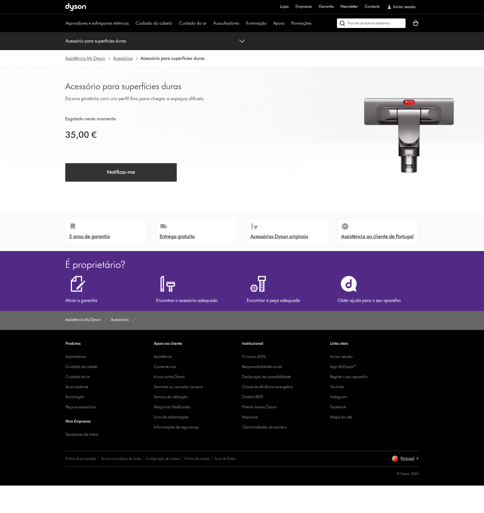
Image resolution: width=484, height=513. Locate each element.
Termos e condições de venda (121, 458)
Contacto (372, 6)
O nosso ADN (254, 356)
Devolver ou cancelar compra (178, 387)
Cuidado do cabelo (154, 23)
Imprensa (250, 417)
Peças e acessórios (81, 407)
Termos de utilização (171, 397)
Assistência (163, 356)
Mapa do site (341, 417)
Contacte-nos (165, 366)
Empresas (303, 6)
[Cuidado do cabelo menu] (175, 23)
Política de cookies (197, 458)
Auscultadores (226, 23)
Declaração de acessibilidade (266, 376)
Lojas (284, 6)
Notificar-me (121, 172)
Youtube (337, 387)
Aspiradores (76, 356)
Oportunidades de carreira (264, 427)
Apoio (279, 23)
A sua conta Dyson (169, 376)
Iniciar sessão (341, 356)
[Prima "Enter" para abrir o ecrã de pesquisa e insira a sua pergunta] (371, 23)
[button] (405, 458)
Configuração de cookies (163, 458)
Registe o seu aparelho (349, 376)
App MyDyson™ (343, 366)
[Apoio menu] (287, 23)
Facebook (338, 407)
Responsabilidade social (262, 366)
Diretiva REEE (252, 397)
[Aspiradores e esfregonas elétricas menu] (131, 23)
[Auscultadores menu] (242, 23)
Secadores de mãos (82, 434)
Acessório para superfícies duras (96, 41)
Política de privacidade (81, 458)
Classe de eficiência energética (267, 387)
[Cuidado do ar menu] (209, 23)
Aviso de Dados (225, 458)
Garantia (326, 6)
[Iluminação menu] (269, 23)
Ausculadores (77, 387)
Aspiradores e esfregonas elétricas (97, 23)
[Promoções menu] (314, 23)
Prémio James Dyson (259, 407)
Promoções (301, 23)
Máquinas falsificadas (172, 407)
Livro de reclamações (171, 417)
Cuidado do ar (193, 23)
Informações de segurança (176, 427)
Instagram (338, 397)
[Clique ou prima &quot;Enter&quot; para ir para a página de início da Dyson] (75, 7)
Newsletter (349, 6)
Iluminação (256, 23)
